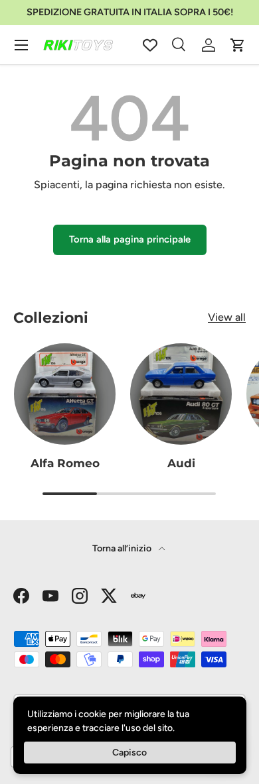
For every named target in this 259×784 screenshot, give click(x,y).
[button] (237, 45)
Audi (181, 463)
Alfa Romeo (65, 463)
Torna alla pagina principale (130, 239)
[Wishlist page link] (150, 45)
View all (227, 317)
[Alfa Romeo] (65, 394)
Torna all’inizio (122, 548)
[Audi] (181, 394)
